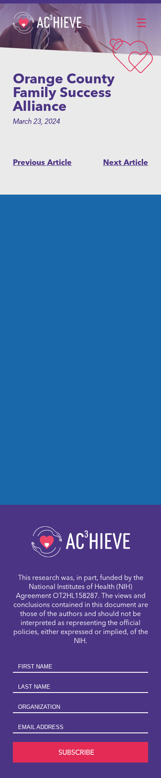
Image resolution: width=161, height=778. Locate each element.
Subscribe (76, 753)
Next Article (125, 163)
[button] (141, 23)
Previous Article (42, 163)
